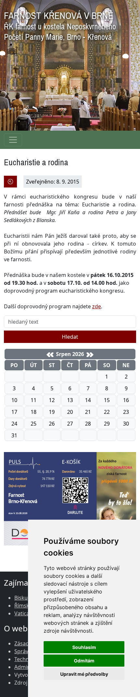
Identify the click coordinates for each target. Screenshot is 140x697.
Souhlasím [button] (84, 647)
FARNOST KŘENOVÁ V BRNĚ (60, 24)
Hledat (70, 336)
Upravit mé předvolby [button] (84, 674)
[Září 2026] (90, 354)
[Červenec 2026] (50, 354)
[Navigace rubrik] (13, 139)
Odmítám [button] (84, 660)
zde (96, 306)
